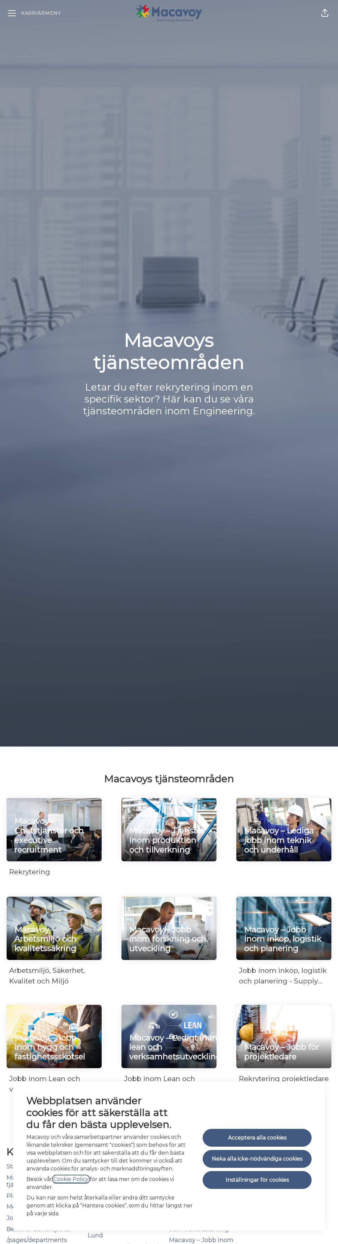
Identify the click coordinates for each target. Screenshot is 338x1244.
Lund (95, 1235)
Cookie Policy (70, 1179)
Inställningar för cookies (257, 1180)
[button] (325, 13)
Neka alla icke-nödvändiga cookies (257, 1159)
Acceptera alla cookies (257, 1137)
